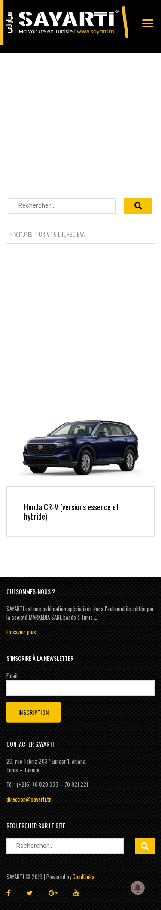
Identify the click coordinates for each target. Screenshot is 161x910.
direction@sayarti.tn (29, 799)
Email (12, 675)
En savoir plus (21, 631)
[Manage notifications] (138, 888)
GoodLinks (83, 876)
